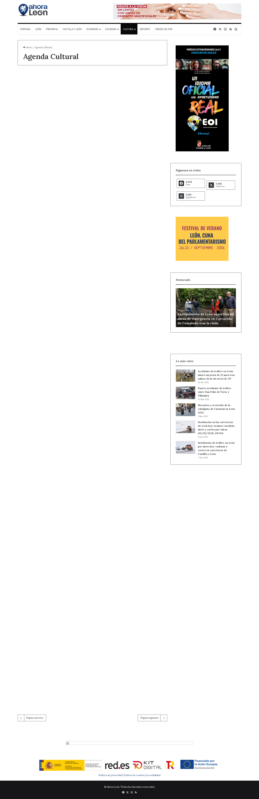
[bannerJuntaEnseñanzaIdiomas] (202, 150)
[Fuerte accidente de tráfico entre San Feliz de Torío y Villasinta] (185, 392)
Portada (25, 29)
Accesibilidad (153, 775)
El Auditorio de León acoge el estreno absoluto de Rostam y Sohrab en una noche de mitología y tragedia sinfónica (131, 346)
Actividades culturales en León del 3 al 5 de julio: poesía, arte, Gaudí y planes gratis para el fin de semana (131, 474)
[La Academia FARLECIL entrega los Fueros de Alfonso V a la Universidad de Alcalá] (53, 650)
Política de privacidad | (111, 775)
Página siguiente (149, 717)
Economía (92, 29)
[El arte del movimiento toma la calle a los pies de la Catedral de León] (131, 127)
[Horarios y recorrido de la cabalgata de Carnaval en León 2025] (185, 409)
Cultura (128, 29)
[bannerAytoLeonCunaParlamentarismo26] (202, 260)
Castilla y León (72, 29)
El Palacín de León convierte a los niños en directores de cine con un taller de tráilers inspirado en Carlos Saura (131, 216)
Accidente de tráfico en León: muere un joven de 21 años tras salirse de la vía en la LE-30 (216, 375)
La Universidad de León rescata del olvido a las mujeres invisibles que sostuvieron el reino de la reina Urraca (52, 346)
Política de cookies (134, 775)
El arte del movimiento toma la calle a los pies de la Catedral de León (129, 86)
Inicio (28, 47)
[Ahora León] (33, 10)
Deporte (145, 29)
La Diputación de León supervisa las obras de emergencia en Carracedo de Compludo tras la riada (206, 318)
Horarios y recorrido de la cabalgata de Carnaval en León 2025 (216, 409)
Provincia (52, 29)
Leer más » (34, 178)
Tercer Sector (163, 29)
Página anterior (34, 717)
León (38, 29)
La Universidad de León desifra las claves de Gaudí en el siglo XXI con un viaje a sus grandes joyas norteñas (53, 216)
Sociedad (110, 29)
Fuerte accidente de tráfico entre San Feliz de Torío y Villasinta (214, 392)
